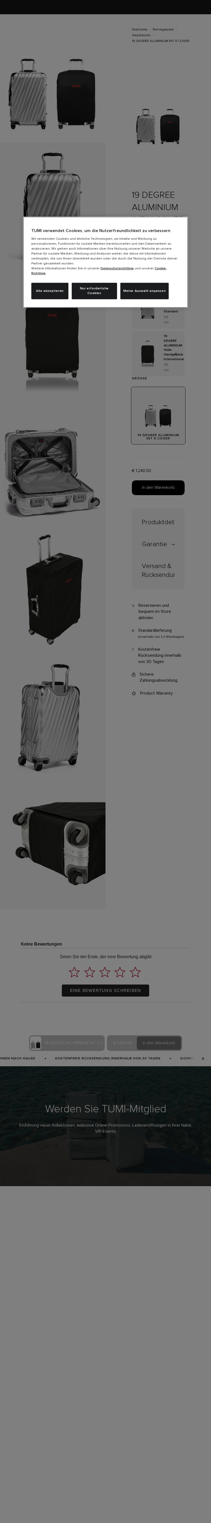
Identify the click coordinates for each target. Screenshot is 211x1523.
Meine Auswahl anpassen (144, 290)
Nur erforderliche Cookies (94, 291)
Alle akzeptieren (50, 290)
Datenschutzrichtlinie (117, 268)
